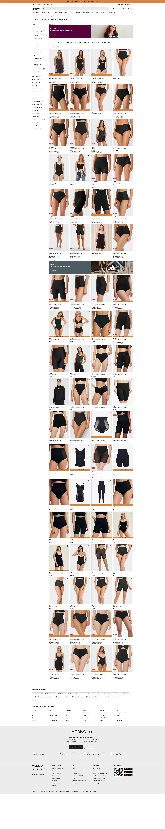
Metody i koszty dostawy (62, 768)
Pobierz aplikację (125, 4)
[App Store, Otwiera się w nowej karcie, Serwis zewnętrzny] (128, 772)
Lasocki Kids (52, 717)
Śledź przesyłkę (62, 775)
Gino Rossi (68, 710)
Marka (76, 42)
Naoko (101, 720)
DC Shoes (85, 720)
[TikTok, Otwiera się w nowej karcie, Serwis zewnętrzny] (45, 769)
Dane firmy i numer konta (82, 770)
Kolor (66, 42)
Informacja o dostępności (103, 778)
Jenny (118, 710)
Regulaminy (81, 783)
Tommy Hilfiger (120, 720)
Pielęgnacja (102, 770)
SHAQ (67, 715)
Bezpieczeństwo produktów (103, 775)
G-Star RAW (85, 713)
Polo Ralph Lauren (53, 715)
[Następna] (161, 1)
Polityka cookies (84, 791)
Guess (101, 713)
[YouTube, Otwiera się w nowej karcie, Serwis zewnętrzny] (37, 769)
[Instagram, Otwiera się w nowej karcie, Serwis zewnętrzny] (33, 769)
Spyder (67, 720)
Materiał (98, 42)
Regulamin (43, 791)
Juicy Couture (103, 715)
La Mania (34, 710)
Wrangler (85, 717)
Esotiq (33, 713)
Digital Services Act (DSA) (103, 780)
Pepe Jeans (68, 713)
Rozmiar (60, 42)
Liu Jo (118, 715)
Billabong (102, 710)
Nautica (118, 717)
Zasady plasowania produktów (103, 773)
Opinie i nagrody (103, 783)
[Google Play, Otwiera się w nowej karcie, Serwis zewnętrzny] (128, 769)
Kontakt (60, 785)
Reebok (33, 720)
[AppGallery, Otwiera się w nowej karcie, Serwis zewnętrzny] (128, 775)
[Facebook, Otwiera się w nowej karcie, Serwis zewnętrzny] (41, 769)
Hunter (84, 715)
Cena (72, 42)
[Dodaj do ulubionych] (67, 50)
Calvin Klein (51, 710)
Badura (33, 715)
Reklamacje (61, 780)
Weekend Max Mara (53, 720)
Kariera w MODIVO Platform (82, 775)
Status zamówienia (62, 773)
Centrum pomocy (62, 783)
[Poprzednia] (3, 1)
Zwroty (60, 770)
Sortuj (51, 42)
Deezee (84, 710)
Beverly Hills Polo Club (122, 713)
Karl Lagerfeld (103, 717)
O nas (80, 768)
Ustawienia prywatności (51, 791)
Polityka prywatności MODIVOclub (73, 791)
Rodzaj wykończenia (84, 42)
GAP (33, 717)
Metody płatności (62, 778)
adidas (67, 717)
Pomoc (131, 4)
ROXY (50, 713)
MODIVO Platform (82, 773)
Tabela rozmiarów (103, 768)
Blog (119, 4)
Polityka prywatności (61, 791)
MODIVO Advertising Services (82, 780)
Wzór (93, 42)
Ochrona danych (92, 791)
